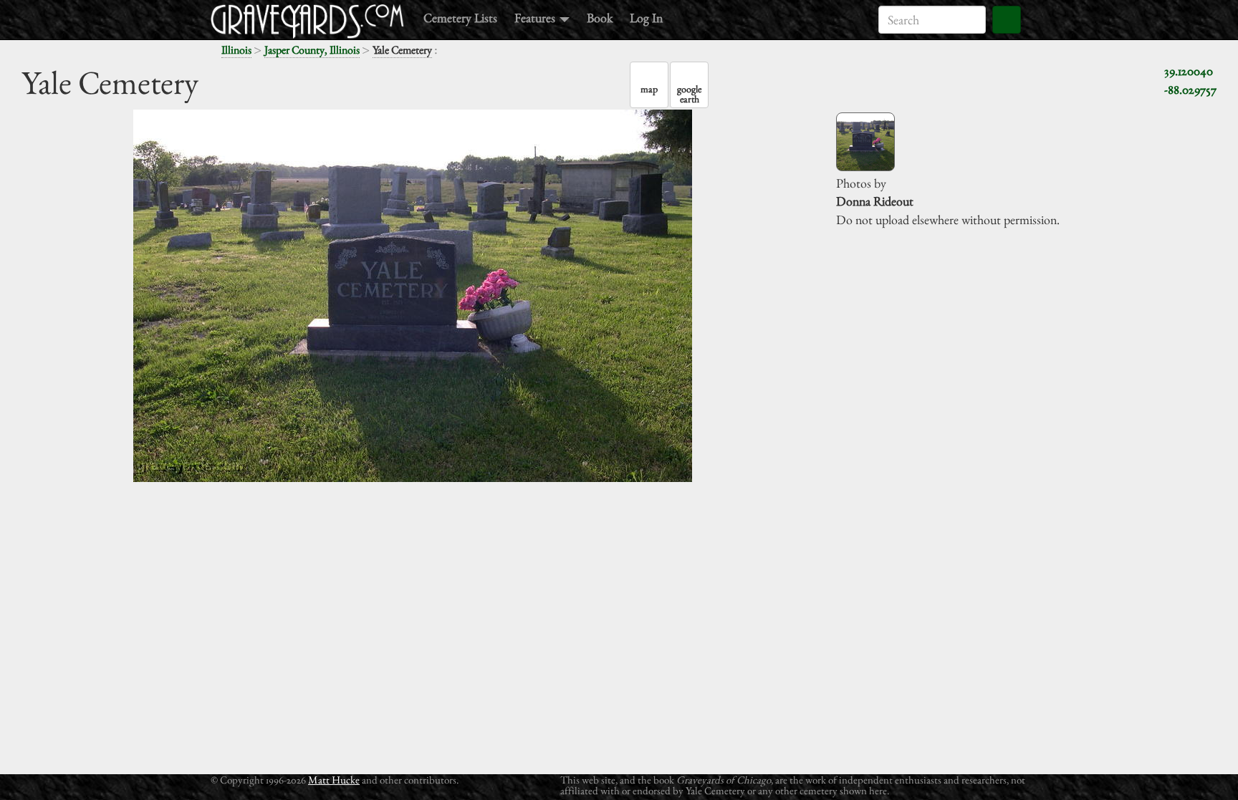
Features (536, 17)
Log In (646, 17)
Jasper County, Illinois (312, 49)
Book (600, 17)
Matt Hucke (334, 779)
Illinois (236, 49)
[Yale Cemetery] (865, 141)
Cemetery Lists (460, 17)
